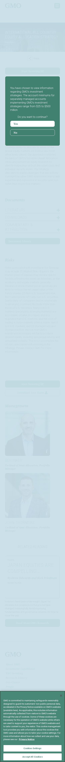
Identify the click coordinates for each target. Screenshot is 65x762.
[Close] (61, 695)
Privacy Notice (26, 739)
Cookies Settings (32, 748)
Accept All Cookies (32, 757)
